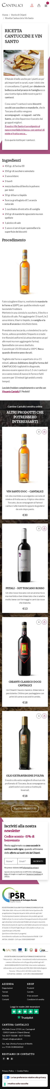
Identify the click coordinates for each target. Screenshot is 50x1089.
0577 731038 (11, 1035)
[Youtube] (11, 1058)
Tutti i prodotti (25, 808)
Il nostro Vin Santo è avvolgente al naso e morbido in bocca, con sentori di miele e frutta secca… (25, 130)
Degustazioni (7, 988)
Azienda (5, 996)
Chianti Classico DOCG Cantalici (25, 683)
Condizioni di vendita (35, 999)
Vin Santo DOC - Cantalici (25, 491)
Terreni (5, 992)
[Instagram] (7, 1058)
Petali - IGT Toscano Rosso (25, 588)
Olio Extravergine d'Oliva (25, 775)
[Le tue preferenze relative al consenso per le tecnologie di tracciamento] (5, 1084)
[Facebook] (3, 1058)
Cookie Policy (22, 1071)
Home (5, 14)
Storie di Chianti (18, 14)
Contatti (5, 999)
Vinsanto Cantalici (10, 391)
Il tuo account (32, 996)
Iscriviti (38, 861)
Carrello (30, 992)
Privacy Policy (8, 1071)
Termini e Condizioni (33, 874)
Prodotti (30, 988)
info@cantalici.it (15, 1039)
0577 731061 (24, 1035)
